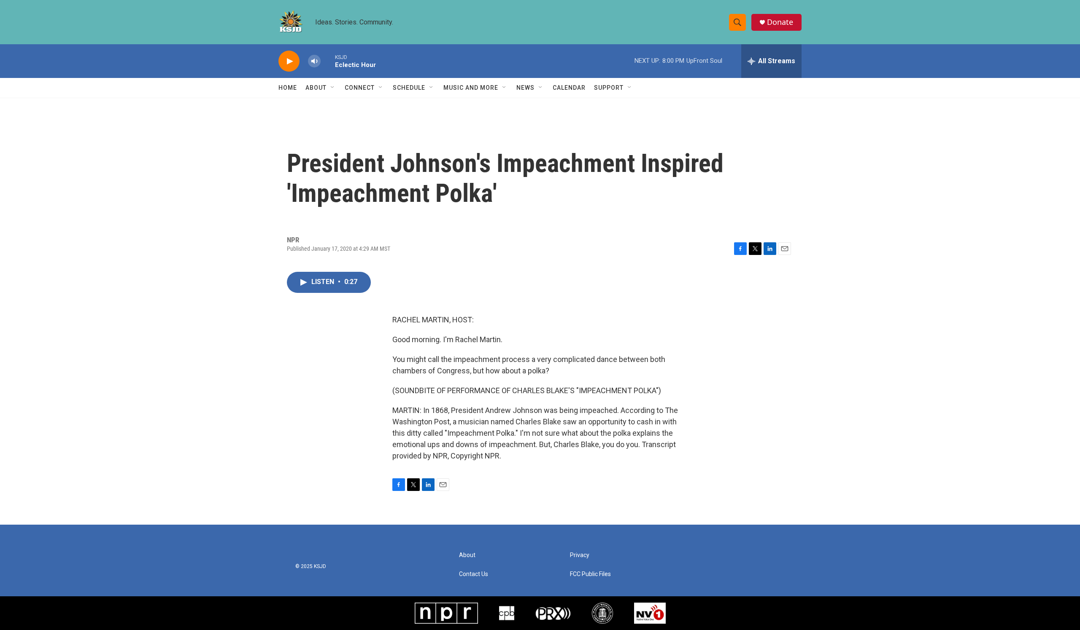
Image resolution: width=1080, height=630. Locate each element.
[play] (289, 61)
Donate (780, 22)
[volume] (314, 61)
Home (287, 87)
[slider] (328, 60)
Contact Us (473, 574)
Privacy (579, 555)
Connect (360, 87)
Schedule (409, 87)
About (316, 87)
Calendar (569, 87)
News (525, 87)
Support (609, 87)
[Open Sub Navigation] (332, 87)
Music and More (470, 87)
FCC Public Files (590, 574)
